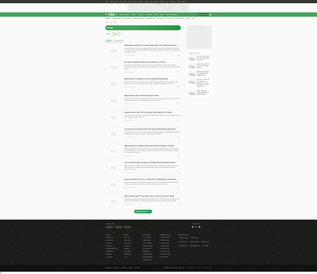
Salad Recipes (147, 240)
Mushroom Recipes (148, 245)
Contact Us (137, 267)
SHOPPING (161, 1)
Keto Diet (108, 243)
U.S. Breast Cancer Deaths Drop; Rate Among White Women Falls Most (150, 129)
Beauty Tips (128, 254)
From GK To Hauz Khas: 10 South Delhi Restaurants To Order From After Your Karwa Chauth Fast (203, 83)
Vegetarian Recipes (139, 18)
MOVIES (125, 1)
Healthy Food (110, 251)
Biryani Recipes (194, 241)
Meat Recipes (160, 18)
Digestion (109, 254)
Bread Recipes (179, 18)
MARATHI (184, 1)
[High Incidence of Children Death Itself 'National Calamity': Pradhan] (114, 151)
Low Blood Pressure (111, 248)
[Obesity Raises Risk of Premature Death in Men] (114, 100)
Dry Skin (127, 245)
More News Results (142, 211)
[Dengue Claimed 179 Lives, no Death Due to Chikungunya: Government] (114, 184)
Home (106, 22)
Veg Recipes (146, 235)
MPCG (178, 1)
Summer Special (165, 235)
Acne (126, 257)
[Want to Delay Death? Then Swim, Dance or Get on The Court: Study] (114, 201)
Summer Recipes (165, 237)
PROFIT (116, 1)
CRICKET (130, 1)
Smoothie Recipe (165, 254)
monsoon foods (124, 14)
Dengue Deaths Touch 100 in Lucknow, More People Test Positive (148, 112)
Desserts (187, 18)
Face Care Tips (165, 251)
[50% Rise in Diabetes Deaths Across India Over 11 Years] (114, 67)
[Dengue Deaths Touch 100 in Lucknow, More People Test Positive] (114, 117)
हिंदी (120, 1)
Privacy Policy (108, 267)
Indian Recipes (183, 235)
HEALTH (146, 1)
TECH (151, 1)
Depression (109, 245)
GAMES (156, 1)
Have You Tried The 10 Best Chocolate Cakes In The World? (203, 57)
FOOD (135, 1)
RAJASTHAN (173, 1)
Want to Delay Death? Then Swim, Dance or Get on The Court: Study (149, 196)
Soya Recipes (146, 248)
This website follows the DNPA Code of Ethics (174, 267)
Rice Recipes (169, 18)
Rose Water (128, 240)
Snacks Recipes (127, 18)
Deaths (114, 22)
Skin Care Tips (165, 248)
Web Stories (149, 14)
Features (133, 14)
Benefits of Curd (165, 245)
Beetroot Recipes (147, 257)
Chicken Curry (195, 237)
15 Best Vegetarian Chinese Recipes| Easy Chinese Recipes (203, 92)
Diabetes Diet (110, 240)
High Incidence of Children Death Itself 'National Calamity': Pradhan (149, 146)
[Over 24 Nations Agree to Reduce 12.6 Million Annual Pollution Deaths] (114, 167)
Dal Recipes (146, 251)
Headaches (109, 257)
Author (130, 267)
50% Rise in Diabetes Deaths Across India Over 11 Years (144, 62)
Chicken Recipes (150, 18)
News (116, 33)
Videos (156, 14)
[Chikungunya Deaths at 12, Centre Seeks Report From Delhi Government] (114, 50)
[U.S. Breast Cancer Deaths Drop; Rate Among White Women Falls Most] (114, 134)
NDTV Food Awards (171, 14)
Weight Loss (109, 227)
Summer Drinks (165, 243)
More (193, 18)
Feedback (124, 267)
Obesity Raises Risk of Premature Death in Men (141, 95)
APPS (167, 1)
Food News (127, 227)
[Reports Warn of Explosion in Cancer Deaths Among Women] (114, 84)
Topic (110, 22)
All (108, 33)
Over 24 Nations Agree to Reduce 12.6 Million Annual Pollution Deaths (149, 162)
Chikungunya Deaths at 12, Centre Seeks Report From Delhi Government (150, 45)
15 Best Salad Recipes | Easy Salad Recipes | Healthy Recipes (203, 73)
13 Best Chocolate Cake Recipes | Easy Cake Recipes (203, 65)
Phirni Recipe (164, 257)
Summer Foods (165, 240)
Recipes (141, 14)
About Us (117, 267)
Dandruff (127, 248)
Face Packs (128, 251)
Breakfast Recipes (195, 245)
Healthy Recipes (116, 18)
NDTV (107, 1)
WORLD (111, 1)
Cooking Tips (118, 227)
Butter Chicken (206, 241)
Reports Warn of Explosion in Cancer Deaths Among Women (146, 79)
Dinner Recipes (147, 237)
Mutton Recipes (183, 241)
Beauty (126, 235)
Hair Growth (128, 243)
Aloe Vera (127, 237)
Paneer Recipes (147, 243)
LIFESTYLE (140, 1)
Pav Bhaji (205, 245)
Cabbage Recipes (148, 254)
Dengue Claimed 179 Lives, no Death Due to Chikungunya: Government (150, 179)
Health (162, 14)
